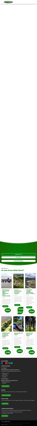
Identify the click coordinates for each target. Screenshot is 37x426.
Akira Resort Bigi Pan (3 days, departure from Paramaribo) (6, 293)
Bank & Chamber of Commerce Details (24, 423)
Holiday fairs (5, 403)
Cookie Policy (3, 423)
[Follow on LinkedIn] (10, 363)
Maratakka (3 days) (18, 333)
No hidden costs (9, 151)
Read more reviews (6, 395)
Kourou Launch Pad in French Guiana (17, 291)
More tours (18, 257)
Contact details (5, 386)
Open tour (5, 306)
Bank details (5, 415)
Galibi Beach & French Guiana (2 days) (6, 335)
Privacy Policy (8, 423)
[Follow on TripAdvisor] (11, 363)
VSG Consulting (10, 424)
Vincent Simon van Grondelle (18, 424)
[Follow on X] (4, 363)
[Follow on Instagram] (6, 363)
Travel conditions (14, 423)
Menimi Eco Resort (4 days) (29, 334)
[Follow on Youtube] (8, 363)
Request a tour (18, 79)
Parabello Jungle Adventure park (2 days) (30, 291)
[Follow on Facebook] (2, 363)
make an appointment (18, 260)
